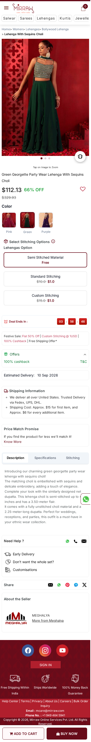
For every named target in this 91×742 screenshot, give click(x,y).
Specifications (45, 458)
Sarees (26, 18)
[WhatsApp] (67, 541)
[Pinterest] (67, 584)
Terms (25, 701)
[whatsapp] (59, 584)
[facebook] (76, 584)
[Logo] (23, 8)
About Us (51, 701)
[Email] (84, 541)
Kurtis (65, 18)
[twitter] (84, 584)
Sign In (46, 665)
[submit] (82, 188)
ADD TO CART (25, 734)
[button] (41, 158)
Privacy (37, 701)
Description (15, 458)
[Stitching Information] (53, 241)
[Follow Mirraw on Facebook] (28, 650)
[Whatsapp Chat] (85, 499)
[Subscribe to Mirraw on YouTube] (62, 650)
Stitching (73, 458)
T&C (83, 361)
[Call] (75, 541)
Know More (13, 442)
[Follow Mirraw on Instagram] (45, 650)
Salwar (9, 18)
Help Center (10, 701)
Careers (65, 701)
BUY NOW (68, 734)
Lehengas (46, 18)
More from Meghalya (48, 620)
